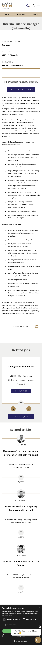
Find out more (21, 391)
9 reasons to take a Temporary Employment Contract (21, 508)
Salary (6, 52)
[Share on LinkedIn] (21, 326)
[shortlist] (21, 403)
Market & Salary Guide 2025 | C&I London (21, 563)
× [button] (39, 607)
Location (7, 62)
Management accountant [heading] (21, 366)
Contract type (11, 41)
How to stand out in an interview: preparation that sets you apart (21, 453)
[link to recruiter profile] (21, 439)
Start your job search (21, 89)
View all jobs (21, 416)
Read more (8, 616)
